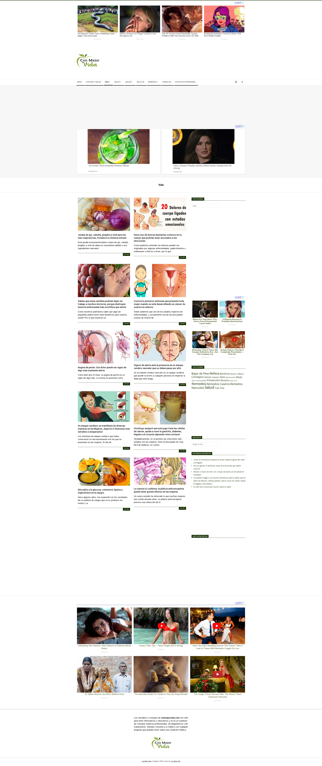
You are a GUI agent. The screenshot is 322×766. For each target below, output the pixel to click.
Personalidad (201, 380)
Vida (222, 388)
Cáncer (207, 377)
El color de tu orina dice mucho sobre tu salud (212, 487)
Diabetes (215, 377)
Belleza (214, 373)
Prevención (213, 380)
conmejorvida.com (170, 718)
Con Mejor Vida (146, 761)
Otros (194, 380)
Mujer (239, 377)
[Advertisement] (203, 60)
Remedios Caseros (218, 384)
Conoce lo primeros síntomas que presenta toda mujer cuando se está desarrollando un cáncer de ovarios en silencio (159, 304)
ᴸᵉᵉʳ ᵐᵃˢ (126, 254)
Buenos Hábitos (237, 374)
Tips (217, 387)
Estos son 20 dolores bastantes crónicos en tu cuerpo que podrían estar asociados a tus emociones (158, 238)
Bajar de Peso (200, 373)
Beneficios (225, 373)
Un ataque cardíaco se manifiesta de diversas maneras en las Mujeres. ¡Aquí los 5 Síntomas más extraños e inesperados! (104, 428)
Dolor (222, 377)
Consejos (197, 377)
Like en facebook (200, 536)
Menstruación (231, 377)
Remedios (199, 383)
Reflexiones (233, 381)
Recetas (224, 380)
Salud (209, 387)
